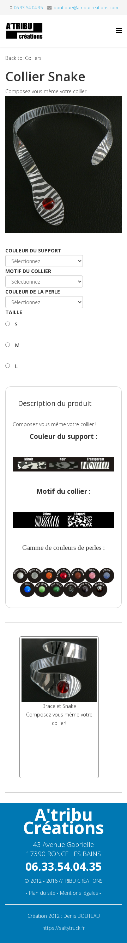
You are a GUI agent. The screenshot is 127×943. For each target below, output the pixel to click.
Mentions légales (79, 892)
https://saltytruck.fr (63, 928)
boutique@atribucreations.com (86, 8)
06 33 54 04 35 (28, 8)
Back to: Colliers (23, 58)
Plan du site (42, 892)
